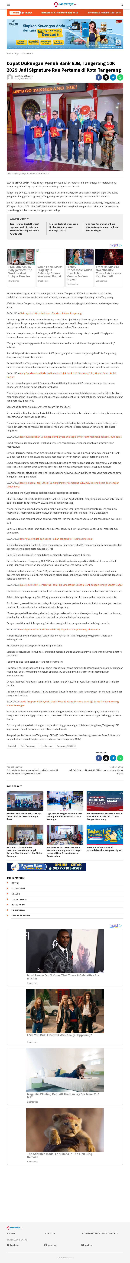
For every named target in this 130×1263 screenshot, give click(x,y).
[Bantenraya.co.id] (65, 4)
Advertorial (27, 53)
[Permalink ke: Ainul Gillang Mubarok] (10, 77)
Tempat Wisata (18, 899)
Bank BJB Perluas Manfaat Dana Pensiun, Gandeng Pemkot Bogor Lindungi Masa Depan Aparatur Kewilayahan (64, 851)
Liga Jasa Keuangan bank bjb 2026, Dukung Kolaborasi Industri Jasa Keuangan (102, 227)
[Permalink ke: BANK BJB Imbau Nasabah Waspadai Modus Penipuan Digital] (105, 835)
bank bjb (12, 746)
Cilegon (15, 893)
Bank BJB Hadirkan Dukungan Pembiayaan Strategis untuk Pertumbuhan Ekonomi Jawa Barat (70, 436)
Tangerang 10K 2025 (66, 746)
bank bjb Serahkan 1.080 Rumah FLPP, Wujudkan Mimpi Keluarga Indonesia (59, 629)
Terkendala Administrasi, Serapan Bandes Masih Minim (93, 12)
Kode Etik (50, 1233)
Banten (15, 883)
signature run (46, 746)
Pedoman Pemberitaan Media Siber (100, 1233)
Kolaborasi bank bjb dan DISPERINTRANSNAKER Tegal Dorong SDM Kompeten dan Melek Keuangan (24, 851)
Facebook (14, 1245)
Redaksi (11, 1233)
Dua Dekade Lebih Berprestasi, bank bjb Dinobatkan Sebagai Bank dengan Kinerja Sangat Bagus (71, 584)
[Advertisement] (65, 1194)
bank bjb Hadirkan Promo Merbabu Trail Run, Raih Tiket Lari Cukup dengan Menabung (105, 816)
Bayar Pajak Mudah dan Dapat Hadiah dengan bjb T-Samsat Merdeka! (56, 538)
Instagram (52, 1245)
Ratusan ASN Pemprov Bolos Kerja (35, 12)
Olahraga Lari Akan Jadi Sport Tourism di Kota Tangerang (50, 313)
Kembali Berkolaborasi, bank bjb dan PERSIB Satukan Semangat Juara (63, 227)
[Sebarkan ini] (99, 77)
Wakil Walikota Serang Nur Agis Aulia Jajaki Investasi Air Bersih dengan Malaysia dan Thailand (32, 770)
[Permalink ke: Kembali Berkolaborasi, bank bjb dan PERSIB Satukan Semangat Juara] (25, 801)
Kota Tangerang (28, 746)
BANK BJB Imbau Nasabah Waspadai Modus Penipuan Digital (104, 849)
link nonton (18, 910)
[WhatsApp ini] (120, 77)
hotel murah (18, 904)
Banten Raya (13, 53)
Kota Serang (18, 888)
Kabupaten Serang (21, 915)
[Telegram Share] (113, 77)
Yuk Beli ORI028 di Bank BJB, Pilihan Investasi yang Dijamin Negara (96, 770)
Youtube (88, 1245)
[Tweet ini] (106, 77)
